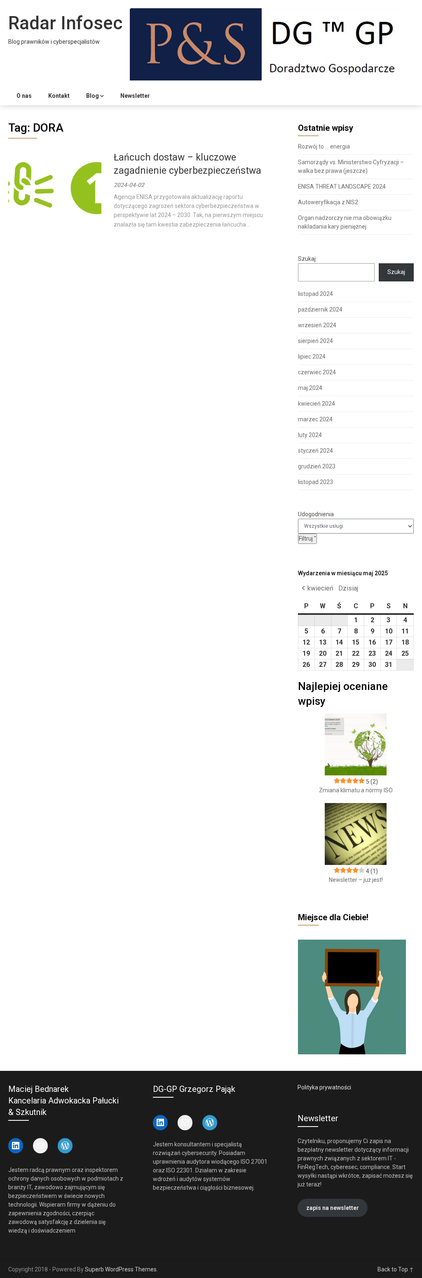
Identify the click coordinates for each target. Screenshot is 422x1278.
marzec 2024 (315, 419)
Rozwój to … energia (324, 146)
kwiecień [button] (320, 588)
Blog (92, 95)
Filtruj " (308, 538)
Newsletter (135, 95)
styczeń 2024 (315, 450)
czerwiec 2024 (317, 372)
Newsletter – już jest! (356, 879)
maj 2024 (310, 388)
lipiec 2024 (312, 356)
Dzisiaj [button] (348, 588)
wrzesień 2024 (317, 325)
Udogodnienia (316, 514)
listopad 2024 (315, 294)
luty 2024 (310, 435)
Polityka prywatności (324, 1087)
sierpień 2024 (315, 341)
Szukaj (307, 258)
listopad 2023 (315, 482)
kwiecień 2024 (316, 403)
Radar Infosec (65, 23)
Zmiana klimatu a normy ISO (356, 790)
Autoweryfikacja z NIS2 (328, 202)
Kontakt (59, 95)
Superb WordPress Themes (121, 1269)
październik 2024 (320, 309)
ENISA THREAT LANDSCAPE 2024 (342, 186)
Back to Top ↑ (395, 1269)
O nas (24, 95)
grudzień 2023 (316, 466)
